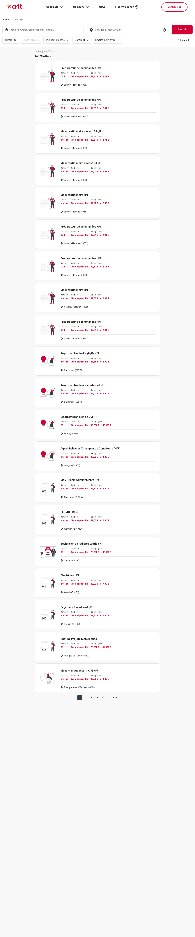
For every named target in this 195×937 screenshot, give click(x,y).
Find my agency (124, 6)
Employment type (105, 40)
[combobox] (127, 31)
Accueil (6, 19)
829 (115, 697)
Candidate (52, 6)
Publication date (55, 40)
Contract (80, 40)
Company (78, 6)
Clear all (184, 40)
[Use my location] (164, 30)
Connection (174, 6)
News (102, 6)
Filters (8, 40)
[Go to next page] (121, 697)
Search (182, 29)
